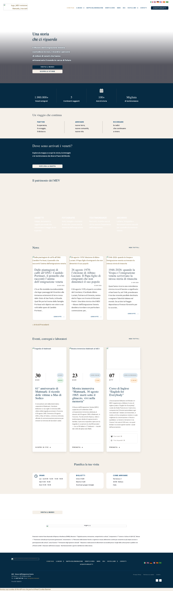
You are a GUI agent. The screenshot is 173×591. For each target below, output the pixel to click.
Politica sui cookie (148, 574)
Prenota (76, 447)
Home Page (70, 8)
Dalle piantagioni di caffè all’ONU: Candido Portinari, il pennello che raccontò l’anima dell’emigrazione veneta (49, 276)
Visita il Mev (132, 8)
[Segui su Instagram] (160, 580)
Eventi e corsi (110, 8)
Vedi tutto (133, 247)
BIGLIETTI (81, 475)
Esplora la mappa (47, 166)
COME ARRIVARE (120, 475)
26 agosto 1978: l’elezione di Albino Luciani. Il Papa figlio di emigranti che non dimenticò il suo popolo (86, 276)
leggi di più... (58, 316)
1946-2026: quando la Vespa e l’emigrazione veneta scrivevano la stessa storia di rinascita (123, 274)
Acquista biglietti (159, 8)
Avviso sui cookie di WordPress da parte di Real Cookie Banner (25, 589)
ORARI (42, 475)
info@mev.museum (33, 578)
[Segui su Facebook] (157, 580)
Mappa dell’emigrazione (94, 8)
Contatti (143, 8)
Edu (124, 8)
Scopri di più (42, 447)
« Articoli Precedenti (40, 325)
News (119, 8)
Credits (158, 574)
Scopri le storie (47, 71)
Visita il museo (47, 67)
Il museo (79, 8)
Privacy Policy (137, 574)
